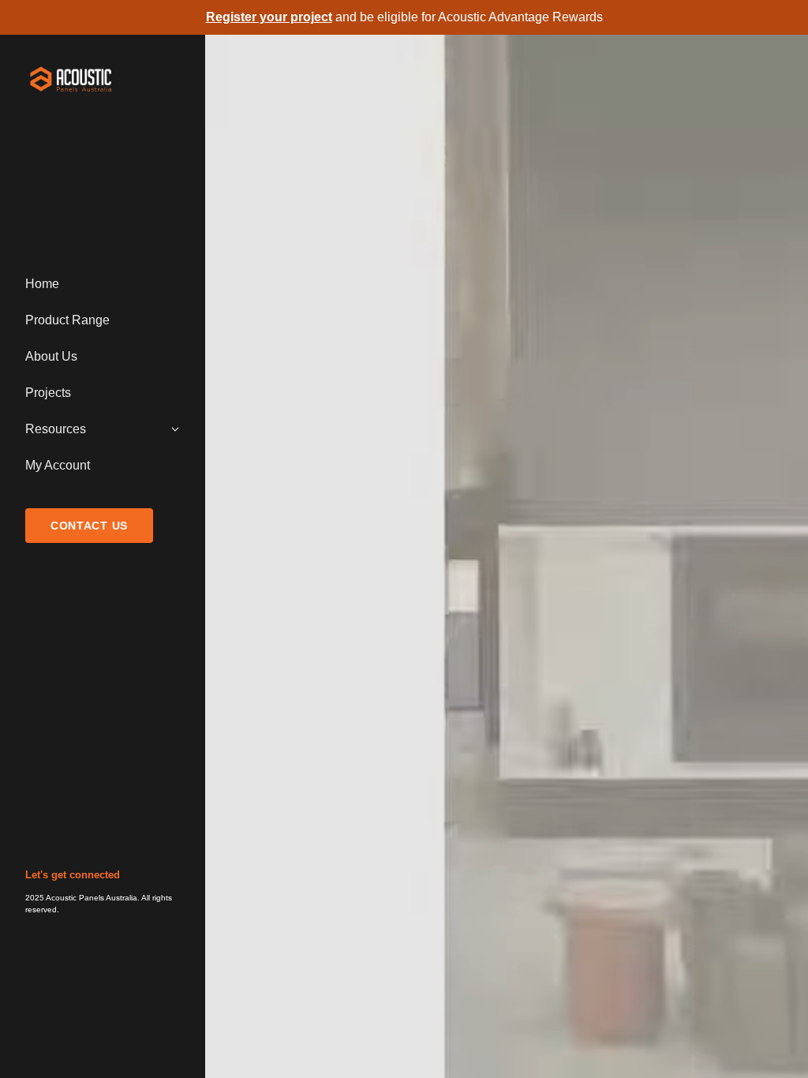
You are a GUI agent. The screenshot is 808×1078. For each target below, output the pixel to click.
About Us (51, 356)
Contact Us (89, 525)
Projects (48, 392)
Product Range (67, 320)
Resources (55, 429)
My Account (57, 465)
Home (42, 283)
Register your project (269, 17)
